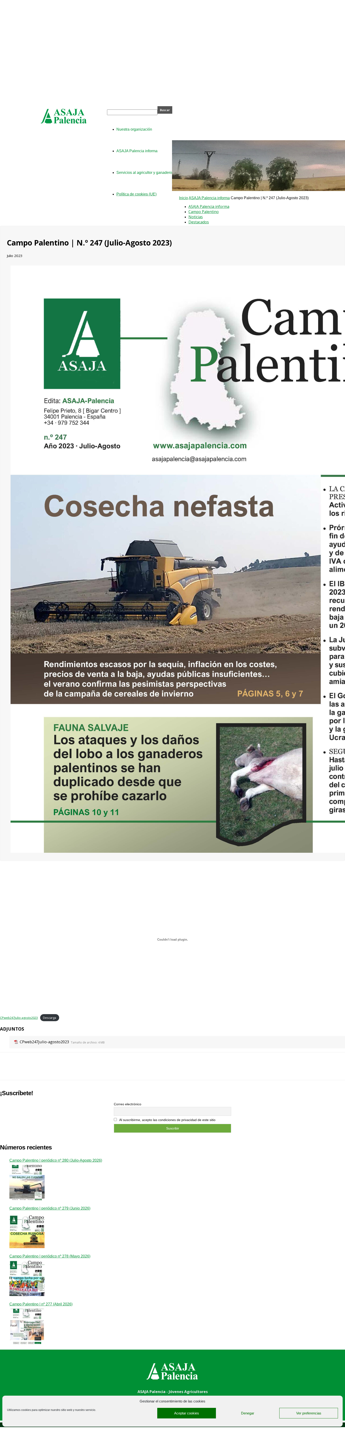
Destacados (198, 222)
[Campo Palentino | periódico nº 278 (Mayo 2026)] (27, 1278)
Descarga (49, 1018)
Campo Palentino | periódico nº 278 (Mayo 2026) (49, 1256)
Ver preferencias (308, 1413)
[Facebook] (7, 1070)
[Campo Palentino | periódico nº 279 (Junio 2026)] (27, 1230)
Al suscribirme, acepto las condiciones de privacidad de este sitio (167, 1120)
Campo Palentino (203, 211)
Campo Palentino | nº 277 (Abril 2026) (41, 1304)
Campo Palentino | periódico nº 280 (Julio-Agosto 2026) (55, 1160)
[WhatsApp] (58, 1070)
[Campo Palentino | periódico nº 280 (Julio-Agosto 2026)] (27, 1182)
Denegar (247, 1413)
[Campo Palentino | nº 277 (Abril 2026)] (27, 1326)
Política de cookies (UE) (136, 194)
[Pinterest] (41, 1070)
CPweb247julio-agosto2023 (19, 1018)
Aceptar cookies (186, 1413)
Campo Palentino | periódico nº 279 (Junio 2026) (49, 1208)
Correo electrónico (127, 1104)
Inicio (183, 198)
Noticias (195, 216)
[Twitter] (24, 1070)
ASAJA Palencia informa (209, 198)
